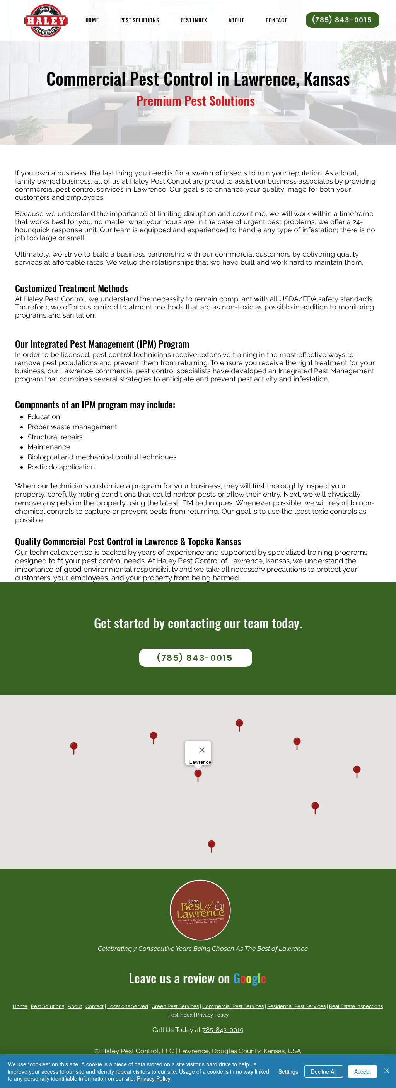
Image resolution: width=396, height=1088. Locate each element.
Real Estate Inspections (356, 1006)
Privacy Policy (212, 1015)
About (75, 1006)
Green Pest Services (175, 1006)
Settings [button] (288, 1071)
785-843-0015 (222, 1030)
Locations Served (127, 1006)
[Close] (386, 1071)
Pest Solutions (47, 1006)
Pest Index (180, 1015)
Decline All (323, 1071)
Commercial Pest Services (233, 1006)
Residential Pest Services (296, 1006)
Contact (94, 1006)
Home (20, 1006)
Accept (362, 1071)
